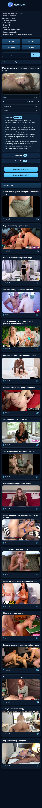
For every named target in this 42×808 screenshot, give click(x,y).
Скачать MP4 (21, 169)
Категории (11, 47)
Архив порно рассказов (11, 30)
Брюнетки (17, 117)
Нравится (20, 155)
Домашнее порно (8, 18)
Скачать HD (21, 175)
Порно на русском (9, 15)
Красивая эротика (9, 20)
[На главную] (21, 5)
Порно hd (5, 27)
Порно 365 (6, 25)
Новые (31, 41)
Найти (35, 55)
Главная (11, 41)
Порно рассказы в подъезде (12, 13)
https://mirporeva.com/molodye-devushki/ (17, 34)
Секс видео (6, 22)
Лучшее (31, 47)
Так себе (20, 161)
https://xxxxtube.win (9, 32)
